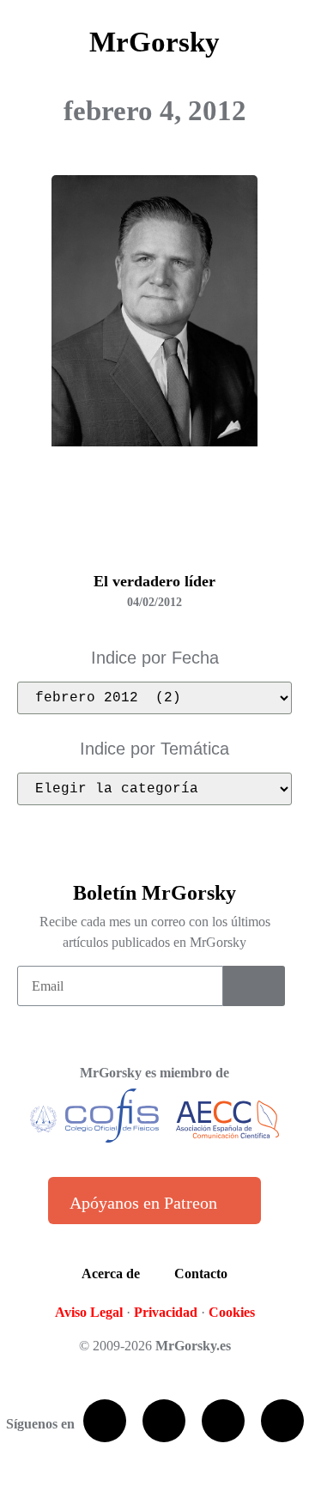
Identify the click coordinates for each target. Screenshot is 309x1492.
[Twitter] (163, 1420)
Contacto (200, 1273)
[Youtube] (223, 1420)
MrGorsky (154, 42)
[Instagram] (282, 1420)
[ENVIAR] (254, 986)
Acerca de (111, 1273)
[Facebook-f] (104, 1420)
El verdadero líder (154, 581)
